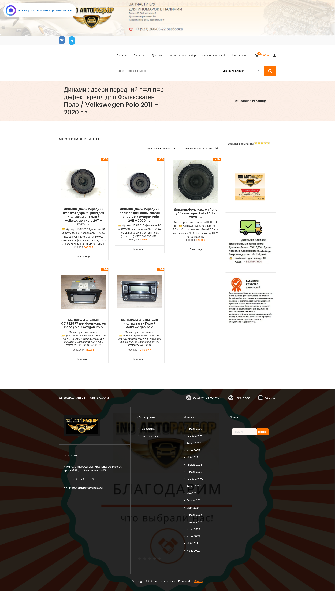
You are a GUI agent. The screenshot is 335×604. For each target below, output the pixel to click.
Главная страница (252, 101)
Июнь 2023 (193, 536)
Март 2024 (193, 507)
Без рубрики (147, 429)
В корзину (83, 256)
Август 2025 (194, 443)
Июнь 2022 (193, 550)
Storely (198, 581)
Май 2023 (192, 543)
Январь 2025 (194, 472)
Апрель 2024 (194, 500)
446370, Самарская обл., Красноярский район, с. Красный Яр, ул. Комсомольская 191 (93, 468)
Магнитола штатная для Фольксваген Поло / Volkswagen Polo (139, 323)
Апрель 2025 (194, 464)
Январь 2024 (194, 515)
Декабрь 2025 (195, 436)
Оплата (270, 398)
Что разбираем (149, 436)
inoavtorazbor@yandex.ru (86, 488)
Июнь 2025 (193, 450)
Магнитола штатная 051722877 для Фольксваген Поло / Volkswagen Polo (83, 323)
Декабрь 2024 (195, 479)
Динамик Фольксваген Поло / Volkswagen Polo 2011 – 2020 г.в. (195, 213)
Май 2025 (192, 457)
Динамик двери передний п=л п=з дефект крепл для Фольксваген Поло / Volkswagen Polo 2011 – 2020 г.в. (83, 216)
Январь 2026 (194, 429)
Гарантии (243, 398)
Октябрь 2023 (195, 522)
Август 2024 (194, 486)
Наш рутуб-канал (207, 398)
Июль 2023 (193, 529)
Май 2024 (192, 493)
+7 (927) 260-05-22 (81, 479)
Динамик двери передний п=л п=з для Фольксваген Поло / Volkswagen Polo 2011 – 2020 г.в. (139, 214)
